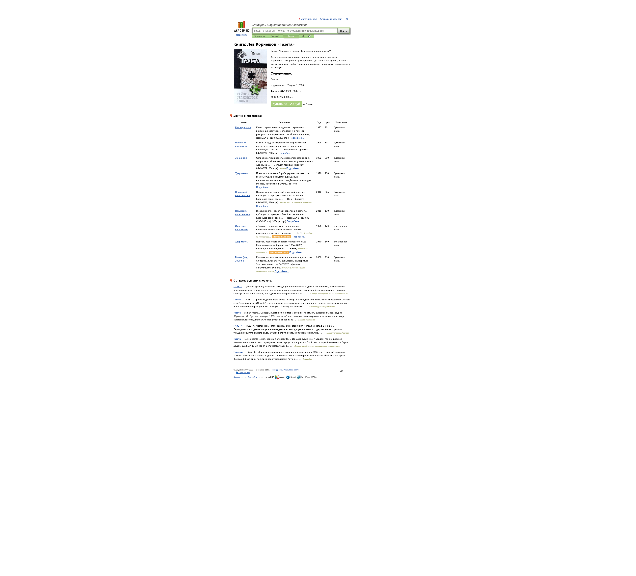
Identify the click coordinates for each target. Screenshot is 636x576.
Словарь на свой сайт (331, 19)
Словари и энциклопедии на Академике (279, 24)
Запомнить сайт (309, 19)
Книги (291, 36)
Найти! (343, 31)
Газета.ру (239, 352)
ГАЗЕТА (238, 286)
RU (346, 19)
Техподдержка (277, 370)
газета (237, 312)
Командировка (243, 127)
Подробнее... (297, 137)
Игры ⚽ (306, 36)
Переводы (276, 36)
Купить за (286, 104)
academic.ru (241, 35)
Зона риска (241, 158)
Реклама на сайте (291, 370)
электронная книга (281, 237)
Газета (237, 299)
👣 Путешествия (243, 372)
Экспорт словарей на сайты (245, 377)
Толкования (259, 36)
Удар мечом (241, 173)
